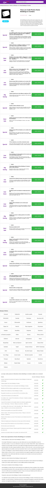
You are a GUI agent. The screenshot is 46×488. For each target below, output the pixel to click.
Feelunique (28, 318)
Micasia (17, 350)
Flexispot (6, 359)
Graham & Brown (28, 346)
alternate (17, 338)
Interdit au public (28, 314)
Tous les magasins (23, 484)
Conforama (28, 322)
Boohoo (28, 334)
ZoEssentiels (17, 322)
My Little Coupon (28, 350)
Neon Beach (17, 359)
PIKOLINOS (5, 318)
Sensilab (17, 318)
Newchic (17, 326)
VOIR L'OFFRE (38, 34)
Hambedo (6, 346)
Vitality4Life (17, 314)
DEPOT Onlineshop (40, 346)
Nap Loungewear (28, 326)
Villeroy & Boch (40, 334)
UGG (6, 350)
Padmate (6, 367)
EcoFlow (40, 363)
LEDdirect (6, 338)
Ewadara (6, 330)
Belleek (5, 363)
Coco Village (5, 354)
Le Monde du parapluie (5, 334)
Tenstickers (40, 330)
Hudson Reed (40, 342)
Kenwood (6, 314)
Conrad (28, 363)
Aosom (5, 322)
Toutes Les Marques (14, 5)
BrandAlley (17, 330)
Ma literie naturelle (29, 354)
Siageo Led (5, 326)
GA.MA (40, 354)
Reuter (40, 338)
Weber (17, 334)
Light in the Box (29, 342)
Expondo (40, 314)
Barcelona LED (40, 318)
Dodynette (29, 330)
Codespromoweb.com (4, 5)
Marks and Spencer (17, 342)
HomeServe (40, 359)
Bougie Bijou (5, 342)
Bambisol (29, 359)
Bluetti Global (17, 363)
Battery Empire (40, 350)
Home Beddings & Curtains (25, 5)
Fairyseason (40, 326)
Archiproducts (29, 338)
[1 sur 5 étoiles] (21, 15)
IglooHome (40, 322)
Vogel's (17, 346)
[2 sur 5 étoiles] (21, 15)
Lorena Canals (17, 354)
